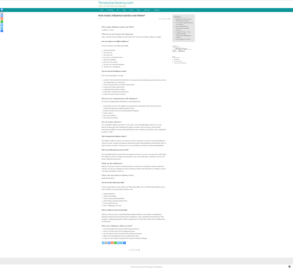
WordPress (140, 267)
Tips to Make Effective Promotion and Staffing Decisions (182, 28)
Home (101, 10)
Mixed (138, 10)
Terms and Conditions (180, 63)
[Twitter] (1, 9)
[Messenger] (1, 24)
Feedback (156, 10)
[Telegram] (1, 27)
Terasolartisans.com (116, 3)
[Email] (1, 12)
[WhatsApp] (1, 21)
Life (118, 10)
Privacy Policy (178, 61)
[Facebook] (1, 15)
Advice (131, 10)
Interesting (110, 10)
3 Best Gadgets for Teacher (183, 39)
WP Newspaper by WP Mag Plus (154, 267)
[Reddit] (1, 18)
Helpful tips (147, 10)
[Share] (1, 30)
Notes (124, 10)
